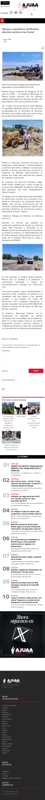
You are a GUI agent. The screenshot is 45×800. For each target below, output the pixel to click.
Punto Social (6, 737)
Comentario (6, 351)
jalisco (4, 721)
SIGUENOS (4, 13)
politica (4, 735)
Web (3, 389)
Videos (4, 753)
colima (4, 710)
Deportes (5, 712)
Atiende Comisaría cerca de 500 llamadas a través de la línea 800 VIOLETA (25, 585)
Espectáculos (6, 714)
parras (4, 732)
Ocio (3, 728)
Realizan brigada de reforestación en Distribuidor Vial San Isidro (26, 571)
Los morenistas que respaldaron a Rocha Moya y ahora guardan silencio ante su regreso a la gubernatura (25, 543)
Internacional (6, 719)
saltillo (4, 741)
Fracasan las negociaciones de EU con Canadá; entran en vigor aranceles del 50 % (25, 498)
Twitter (4, 773)
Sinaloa (4, 748)
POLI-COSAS (21, 416)
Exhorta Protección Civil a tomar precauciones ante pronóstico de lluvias (34, 421)
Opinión (5, 730)
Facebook (5, 771)
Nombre (5, 371)
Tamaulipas (6, 750)
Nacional (5, 723)
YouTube (5, 776)
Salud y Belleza (7, 744)
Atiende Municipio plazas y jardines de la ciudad (26, 558)
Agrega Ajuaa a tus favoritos (11, 778)
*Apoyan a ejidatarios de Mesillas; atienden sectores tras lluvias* (20, 31)
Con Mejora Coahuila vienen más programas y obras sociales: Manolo (26, 513)
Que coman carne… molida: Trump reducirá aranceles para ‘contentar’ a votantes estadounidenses (26, 483)
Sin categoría (6, 746)
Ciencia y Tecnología (9, 705)
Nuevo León (6, 726)
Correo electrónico (9, 380)
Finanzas (5, 717)
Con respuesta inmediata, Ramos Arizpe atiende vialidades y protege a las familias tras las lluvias (8, 423)
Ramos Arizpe (7, 739)
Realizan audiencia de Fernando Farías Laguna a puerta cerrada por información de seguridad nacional (26, 526)
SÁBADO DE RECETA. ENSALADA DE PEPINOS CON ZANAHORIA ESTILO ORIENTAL (27, 468)
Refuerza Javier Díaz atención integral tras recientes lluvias (11, 447)
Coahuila (5, 708)
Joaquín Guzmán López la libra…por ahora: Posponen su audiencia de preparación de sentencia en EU (26, 600)
